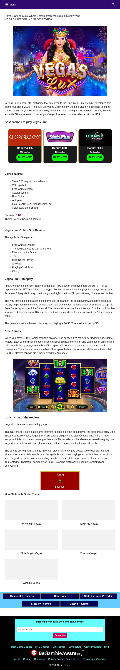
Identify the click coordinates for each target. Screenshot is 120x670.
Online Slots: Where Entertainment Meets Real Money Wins (47, 16)
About (17, 659)
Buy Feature (75, 646)
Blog (106, 646)
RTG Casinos (42, 646)
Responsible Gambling (94, 659)
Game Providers (92, 646)
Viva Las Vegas (89, 553)
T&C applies (25, 152)
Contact (27, 659)
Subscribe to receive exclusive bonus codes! (60, 621)
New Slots (60, 596)
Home (8, 16)
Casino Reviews (79, 603)
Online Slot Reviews (22, 596)
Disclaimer (39, 659)
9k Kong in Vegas (31, 523)
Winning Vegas (31, 583)
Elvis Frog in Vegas (31, 553)
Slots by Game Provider (98, 596)
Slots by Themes (41, 603)
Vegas (17, 219)
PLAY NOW (25, 157)
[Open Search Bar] (113, 4)
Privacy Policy (55, 659)
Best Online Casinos (21, 646)
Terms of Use (73, 659)
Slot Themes (58, 646)
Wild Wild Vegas (89, 523)
